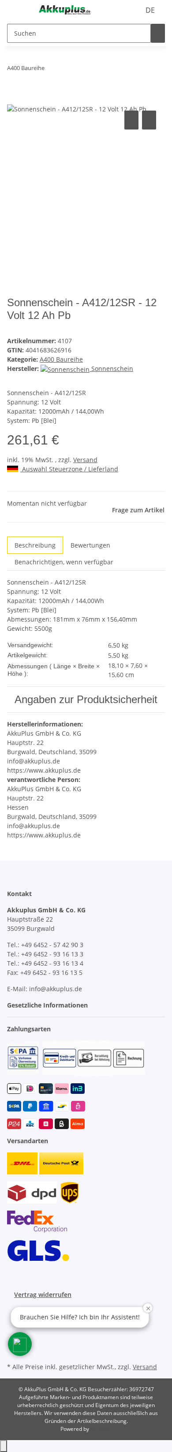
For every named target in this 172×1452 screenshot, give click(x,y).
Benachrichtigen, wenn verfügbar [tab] (64, 562)
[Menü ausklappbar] (18, 10)
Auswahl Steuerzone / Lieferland (69, 469)
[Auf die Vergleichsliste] (131, 120)
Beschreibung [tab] (35, 545)
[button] (50, 1005)
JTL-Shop (101, 1429)
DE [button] (151, 10)
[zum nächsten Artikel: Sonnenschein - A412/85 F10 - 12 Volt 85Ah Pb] (52, 69)
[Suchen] (158, 33)
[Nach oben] (3, 1446)
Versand (85, 460)
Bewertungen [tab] (90, 545)
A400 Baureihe (61, 359)
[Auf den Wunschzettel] (149, 120)
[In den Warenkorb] (14, 99)
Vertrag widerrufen (42, 1294)
